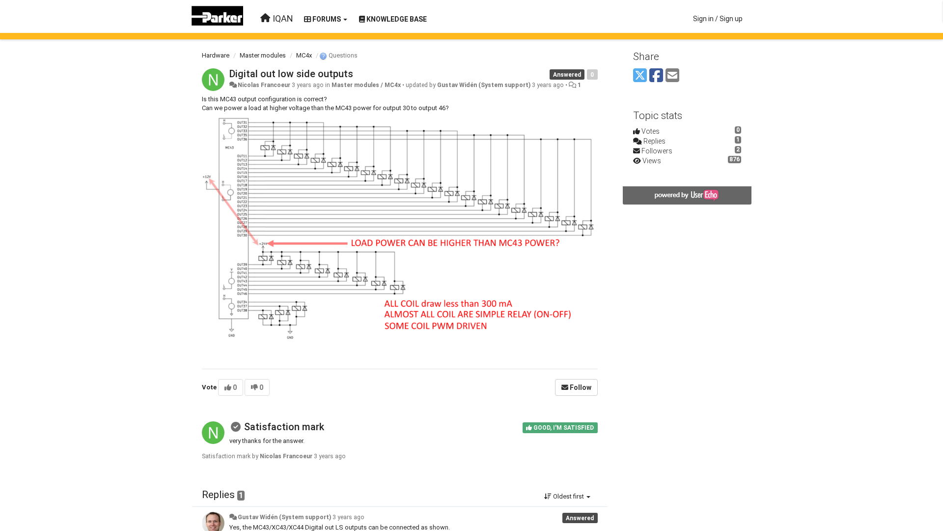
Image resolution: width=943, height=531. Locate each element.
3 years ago (348, 517)
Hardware (215, 55)
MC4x (304, 55)
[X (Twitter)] (640, 76)
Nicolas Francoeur (264, 85)
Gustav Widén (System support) (483, 85)
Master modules (263, 55)
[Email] (672, 76)
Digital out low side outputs (291, 74)
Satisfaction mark (284, 427)
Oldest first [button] (568, 496)
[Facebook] (656, 76)
